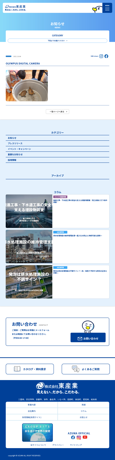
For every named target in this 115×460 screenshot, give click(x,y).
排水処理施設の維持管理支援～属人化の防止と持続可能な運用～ (77, 235)
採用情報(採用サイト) (31, 417)
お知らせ (12, 137)
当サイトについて (38, 445)
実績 (84, 404)
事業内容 (32, 404)
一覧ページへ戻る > (58, 111)
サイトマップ (76, 445)
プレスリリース (15, 143)
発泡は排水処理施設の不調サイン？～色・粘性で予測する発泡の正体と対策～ (80, 272)
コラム (84, 411)
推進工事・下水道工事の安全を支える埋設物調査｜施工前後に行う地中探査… (80, 201)
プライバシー (58, 445)
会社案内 (32, 411)
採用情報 (12, 159)
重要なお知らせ (15, 154)
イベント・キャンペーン (19, 148)
